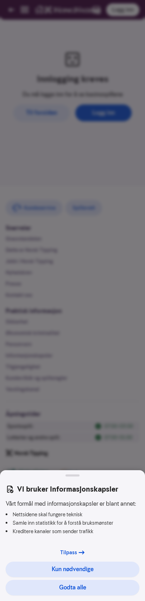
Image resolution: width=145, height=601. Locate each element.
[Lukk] (72, 475)
